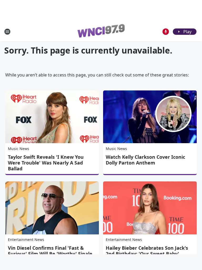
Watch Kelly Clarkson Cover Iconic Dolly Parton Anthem (145, 160)
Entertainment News (26, 239)
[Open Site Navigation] (7, 31)
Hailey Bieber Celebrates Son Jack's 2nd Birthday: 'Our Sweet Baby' (147, 251)
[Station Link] (101, 31)
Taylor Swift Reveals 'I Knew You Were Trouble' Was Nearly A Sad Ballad (46, 162)
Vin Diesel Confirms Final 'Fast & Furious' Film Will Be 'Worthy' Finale (50, 251)
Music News (18, 148)
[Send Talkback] (166, 31)
